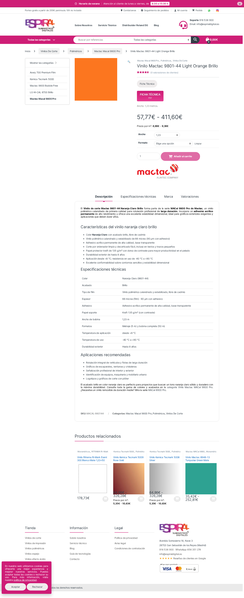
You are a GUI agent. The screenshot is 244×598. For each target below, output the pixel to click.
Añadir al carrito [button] (104, 499)
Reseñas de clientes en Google (182, 558)
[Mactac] (157, 171)
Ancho (142, 134)
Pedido (199, 10)
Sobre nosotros (78, 537)
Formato (143, 142)
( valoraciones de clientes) (164, 72)
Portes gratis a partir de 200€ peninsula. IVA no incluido (53, 10)
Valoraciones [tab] (190, 196)
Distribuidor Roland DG (135, 25)
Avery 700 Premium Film (43, 72)
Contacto (75, 559)
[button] (128, 62)
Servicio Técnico (107, 25)
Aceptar (15, 586)
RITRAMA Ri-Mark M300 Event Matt (107, 451)
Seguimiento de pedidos (156, 10)
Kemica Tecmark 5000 (124, 451)
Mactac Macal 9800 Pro (107, 51)
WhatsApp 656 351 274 (188, 549)
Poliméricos (76, 51)
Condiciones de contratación (130, 548)
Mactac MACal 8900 (195, 451)
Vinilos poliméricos (34, 548)
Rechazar (37, 586)
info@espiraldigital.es (170, 554)
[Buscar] (195, 39)
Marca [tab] (168, 196)
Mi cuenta (182, 10)
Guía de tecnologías (80, 553)
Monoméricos (84, 451)
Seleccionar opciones (138, 499)
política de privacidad (25, 580)
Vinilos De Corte (49, 51)
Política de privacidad (126, 537)
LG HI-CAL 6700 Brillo (41, 92)
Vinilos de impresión (35, 543)
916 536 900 (166, 549)
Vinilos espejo (32, 553)
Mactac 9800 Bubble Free (44, 85)
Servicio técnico (78, 543)
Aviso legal (120, 543)
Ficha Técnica (147, 83)
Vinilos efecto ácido (35, 559)
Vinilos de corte (33, 537)
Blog (156, 25)
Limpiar (198, 143)
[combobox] (102, 39)
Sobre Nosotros (83, 25)
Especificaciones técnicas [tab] (138, 196)
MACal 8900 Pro (157, 390)
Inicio (27, 51)
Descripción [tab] (103, 196)
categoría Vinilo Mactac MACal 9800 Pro (190, 387)
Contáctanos (129, 10)
